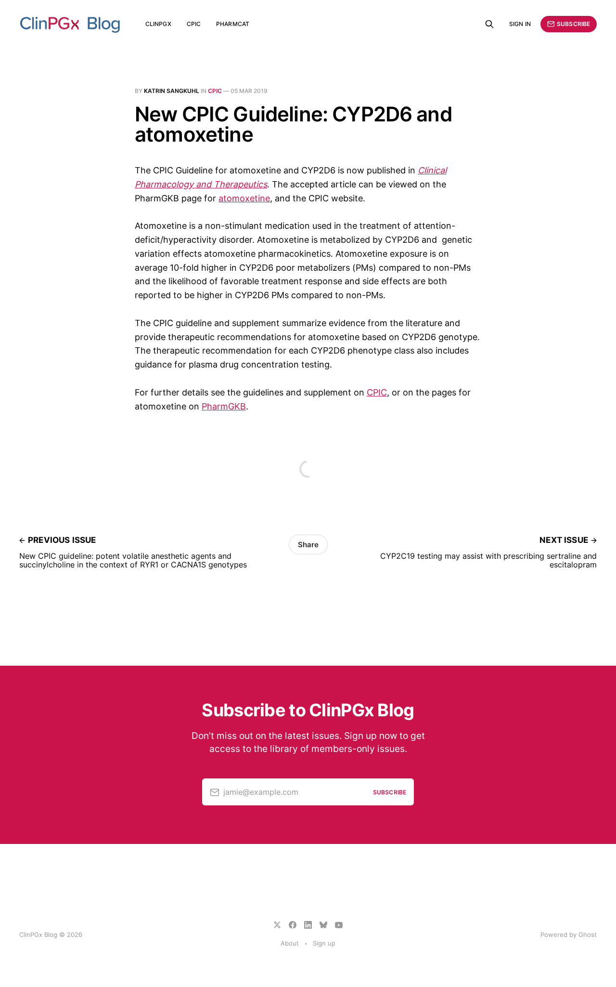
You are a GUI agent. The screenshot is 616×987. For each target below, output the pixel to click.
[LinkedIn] (308, 925)
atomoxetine (244, 198)
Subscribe (573, 23)
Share (308, 544)
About (290, 943)
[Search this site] (489, 24)
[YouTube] (339, 925)
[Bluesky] (323, 925)
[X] (277, 925)
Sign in (520, 23)
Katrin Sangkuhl (171, 90)
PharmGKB (224, 406)
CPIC (194, 23)
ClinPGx (158, 23)
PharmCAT (232, 23)
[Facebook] (292, 925)
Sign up (324, 943)
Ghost (587, 934)
